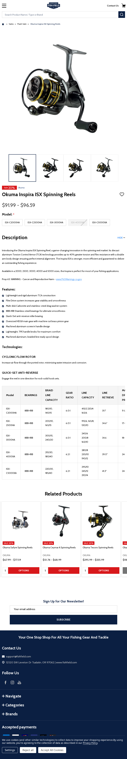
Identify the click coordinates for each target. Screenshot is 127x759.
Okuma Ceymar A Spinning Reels (59, 547)
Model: (8, 214)
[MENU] (4, 5)
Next (122, 168)
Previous (4, 168)
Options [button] (24, 570)
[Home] (3, 24)
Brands (11, 714)
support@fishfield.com (18, 656)
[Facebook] (5, 682)
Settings (10, 750)
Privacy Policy (90, 742)
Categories (14, 705)
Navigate (13, 696)
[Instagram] (12, 682)
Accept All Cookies (52, 750)
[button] (123, 5)
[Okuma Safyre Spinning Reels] (21, 521)
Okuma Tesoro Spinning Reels (98, 547)
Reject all (28, 750)
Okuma (21, 187)
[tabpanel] (21, 539)
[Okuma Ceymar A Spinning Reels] (61, 521)
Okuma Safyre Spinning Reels (18, 547)
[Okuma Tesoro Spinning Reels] (101, 521)
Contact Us (113, 5)
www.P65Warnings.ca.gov (69, 279)
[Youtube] (19, 682)
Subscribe (63, 619)
